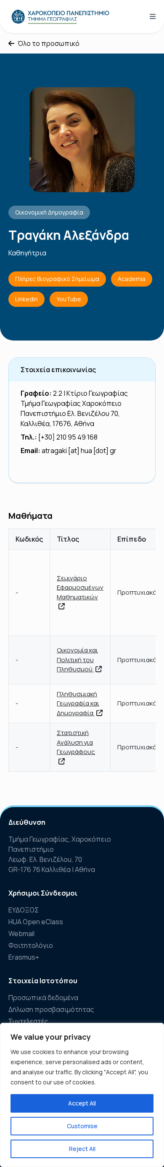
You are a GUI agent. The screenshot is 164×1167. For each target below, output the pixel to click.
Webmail (21, 933)
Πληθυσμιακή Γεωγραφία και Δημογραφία (78, 703)
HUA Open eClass (35, 921)
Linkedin (26, 299)
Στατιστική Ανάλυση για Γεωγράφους (76, 742)
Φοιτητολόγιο (30, 945)
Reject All (82, 1149)
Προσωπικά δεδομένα (43, 997)
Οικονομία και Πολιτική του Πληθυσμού (77, 659)
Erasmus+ (23, 957)
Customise (82, 1126)
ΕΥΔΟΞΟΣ (23, 910)
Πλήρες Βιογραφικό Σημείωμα (57, 279)
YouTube (68, 299)
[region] (82, 1095)
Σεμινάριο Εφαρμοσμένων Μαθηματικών (80, 587)
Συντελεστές (28, 1021)
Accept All (82, 1103)
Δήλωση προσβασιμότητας (51, 1009)
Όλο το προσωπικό (48, 43)
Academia (131, 279)
